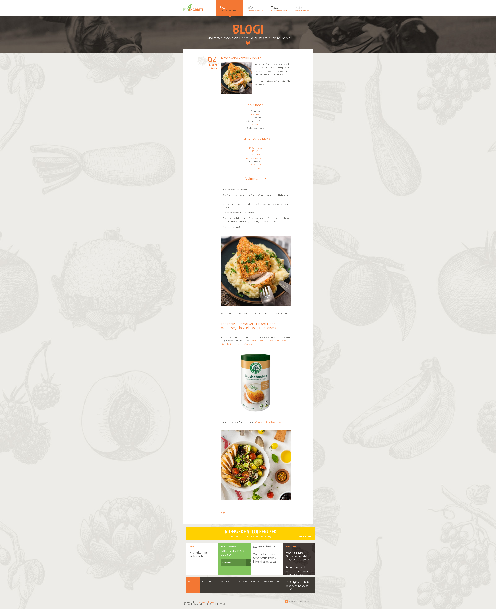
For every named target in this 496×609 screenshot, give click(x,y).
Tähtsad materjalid (255, 9)
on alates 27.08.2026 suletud (297, 558)
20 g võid (256, 151)
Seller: (289, 567)
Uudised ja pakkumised (230, 9)
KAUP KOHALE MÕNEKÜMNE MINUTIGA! (264, 547)
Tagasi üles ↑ (226, 512)
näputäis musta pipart (255, 158)
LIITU (249, 562)
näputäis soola (256, 154)
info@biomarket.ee (205, 601)
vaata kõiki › (308, 571)
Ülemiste (255, 581)
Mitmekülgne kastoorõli (198, 554)
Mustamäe (268, 581)
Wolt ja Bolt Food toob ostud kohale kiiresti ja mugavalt (265, 557)
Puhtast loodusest (279, 9)
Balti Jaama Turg (209, 581)
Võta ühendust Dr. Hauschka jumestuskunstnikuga (268, 534)
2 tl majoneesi (256, 168)
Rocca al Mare (241, 581)
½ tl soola (256, 124)
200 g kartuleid (255, 147)
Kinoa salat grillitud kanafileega (268, 422)
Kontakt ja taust (302, 9)
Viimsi (279, 581)
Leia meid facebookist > (299, 601)
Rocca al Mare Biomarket (294, 554)
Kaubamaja (225, 581)
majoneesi (255, 114)
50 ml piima (256, 164)
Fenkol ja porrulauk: (297, 582)
